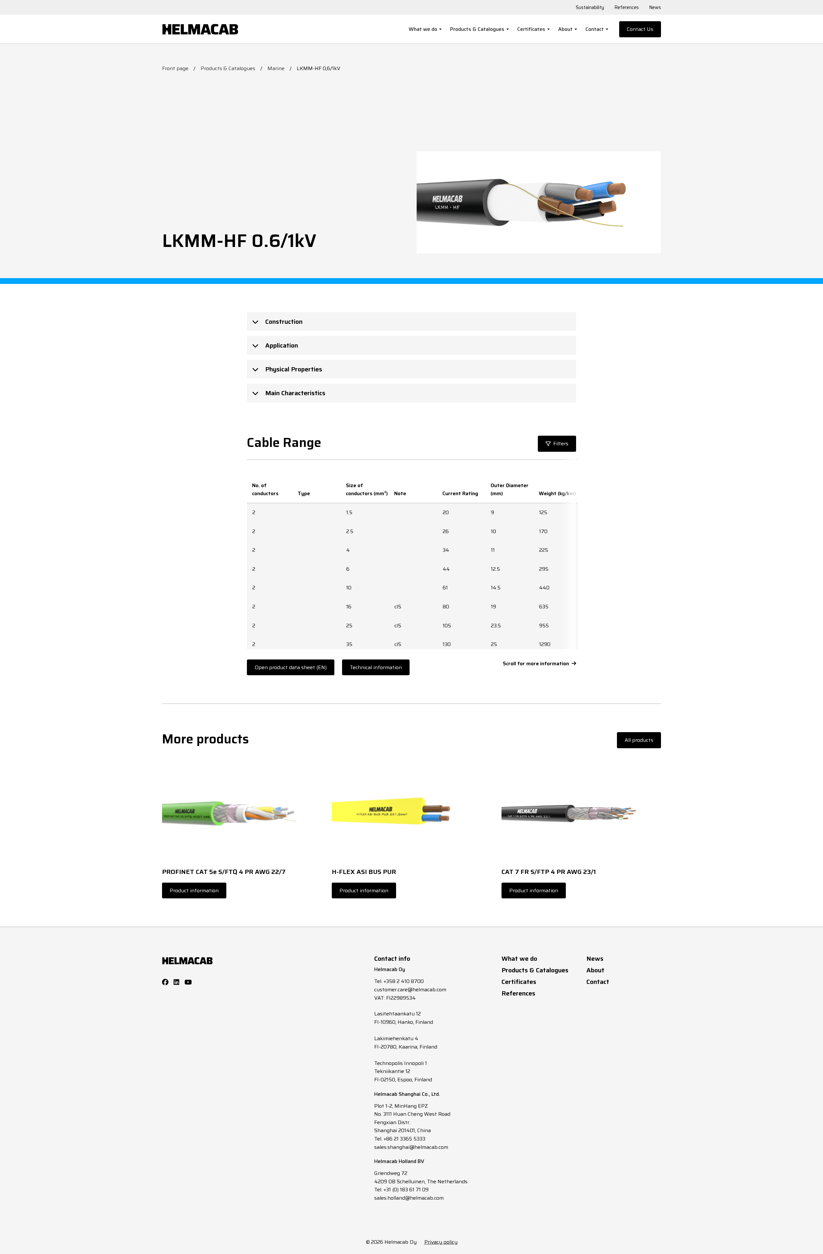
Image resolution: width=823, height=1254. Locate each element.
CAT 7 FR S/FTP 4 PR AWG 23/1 (549, 871)
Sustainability (590, 7)
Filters (560, 444)
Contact (594, 29)
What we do (423, 29)
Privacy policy (440, 1242)
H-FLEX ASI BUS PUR (364, 871)
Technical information (376, 667)
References (626, 7)
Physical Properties (293, 369)
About (565, 29)
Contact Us (640, 29)
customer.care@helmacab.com (410, 990)
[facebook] (165, 982)
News (655, 7)
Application (281, 345)
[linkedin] (176, 982)
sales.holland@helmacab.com (409, 1198)
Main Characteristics (294, 393)
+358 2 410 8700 (404, 981)
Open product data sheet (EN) (291, 667)
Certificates (531, 29)
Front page (175, 68)
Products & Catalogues (477, 29)
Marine (276, 68)
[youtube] (188, 982)
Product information (194, 890)
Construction (283, 321)
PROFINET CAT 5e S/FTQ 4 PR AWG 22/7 (223, 871)
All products (639, 740)
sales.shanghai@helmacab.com (411, 1147)
